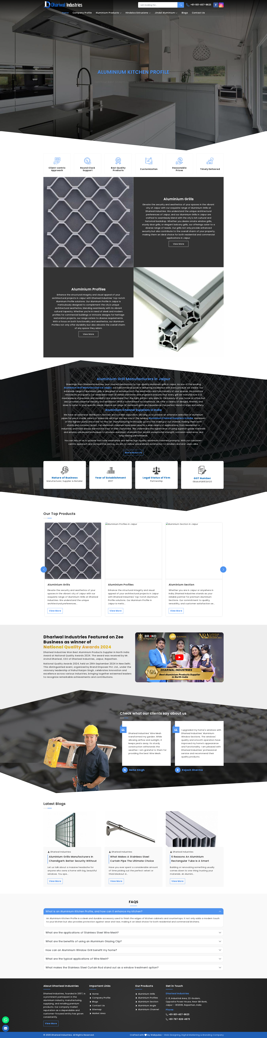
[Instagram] (221, 5)
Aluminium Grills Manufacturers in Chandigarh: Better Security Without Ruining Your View (73, 861)
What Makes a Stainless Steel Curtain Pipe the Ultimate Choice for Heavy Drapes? (132, 861)
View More (178, 243)
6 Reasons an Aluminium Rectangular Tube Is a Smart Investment (190, 861)
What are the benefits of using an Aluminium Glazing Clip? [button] (84, 941)
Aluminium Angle (146, 1005)
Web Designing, (172, 1034)
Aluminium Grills (179, 199)
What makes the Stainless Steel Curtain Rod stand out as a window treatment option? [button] (102, 967)
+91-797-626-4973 (179, 1019)
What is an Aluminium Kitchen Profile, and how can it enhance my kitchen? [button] (94, 911)
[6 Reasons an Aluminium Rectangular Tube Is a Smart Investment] (195, 832)
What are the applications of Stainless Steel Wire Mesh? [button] (82, 932)
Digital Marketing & (191, 1034)
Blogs (185, 12)
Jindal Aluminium (165, 12)
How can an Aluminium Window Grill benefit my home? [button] (81, 950)
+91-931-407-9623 (200, 4)
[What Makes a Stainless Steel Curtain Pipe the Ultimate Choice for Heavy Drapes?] (133, 832)
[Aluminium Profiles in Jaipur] (179, 312)
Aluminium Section (181, 584)
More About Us (133, 452)
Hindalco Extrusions (137, 12)
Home (65, 12)
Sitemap (97, 1009)
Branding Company (213, 1034)
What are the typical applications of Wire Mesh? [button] (77, 958)
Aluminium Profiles (88, 289)
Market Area (98, 1013)
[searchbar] (180, 5)
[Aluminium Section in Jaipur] (194, 551)
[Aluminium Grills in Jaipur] (88, 222)
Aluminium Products (107, 12)
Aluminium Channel (148, 1009)
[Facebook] (215, 5)
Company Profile (82, 12)
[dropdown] (120, 12)
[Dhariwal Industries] (62, 4)
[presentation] (44, 569)
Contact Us (198, 12)
